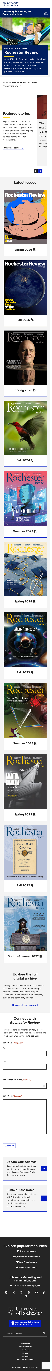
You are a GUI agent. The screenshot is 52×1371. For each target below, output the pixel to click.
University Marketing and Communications (17, 13)
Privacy (25, 1353)
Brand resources (27, 1251)
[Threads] (28, 1292)
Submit (8, 1145)
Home (5, 82)
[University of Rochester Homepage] (12, 4)
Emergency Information (25, 1359)
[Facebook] (6, 1292)
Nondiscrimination (25, 1347)
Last (4, 1061)
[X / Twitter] (13, 1292)
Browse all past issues (24, 1005)
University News (29, 82)
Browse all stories (12, 147)
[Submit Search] (44, 1333)
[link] (18, 130)
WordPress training (27, 1262)
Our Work (14, 82)
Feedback (25, 1350)
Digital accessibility (27, 1267)
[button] (36, 171)
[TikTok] (44, 1292)
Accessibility (25, 1343)
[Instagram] (21, 1292)
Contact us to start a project (26, 1285)
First (4, 1048)
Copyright (25, 1356)
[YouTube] (36, 1292)
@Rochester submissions (27, 1256)
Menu (46, 14)
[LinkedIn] (26, 1296)
